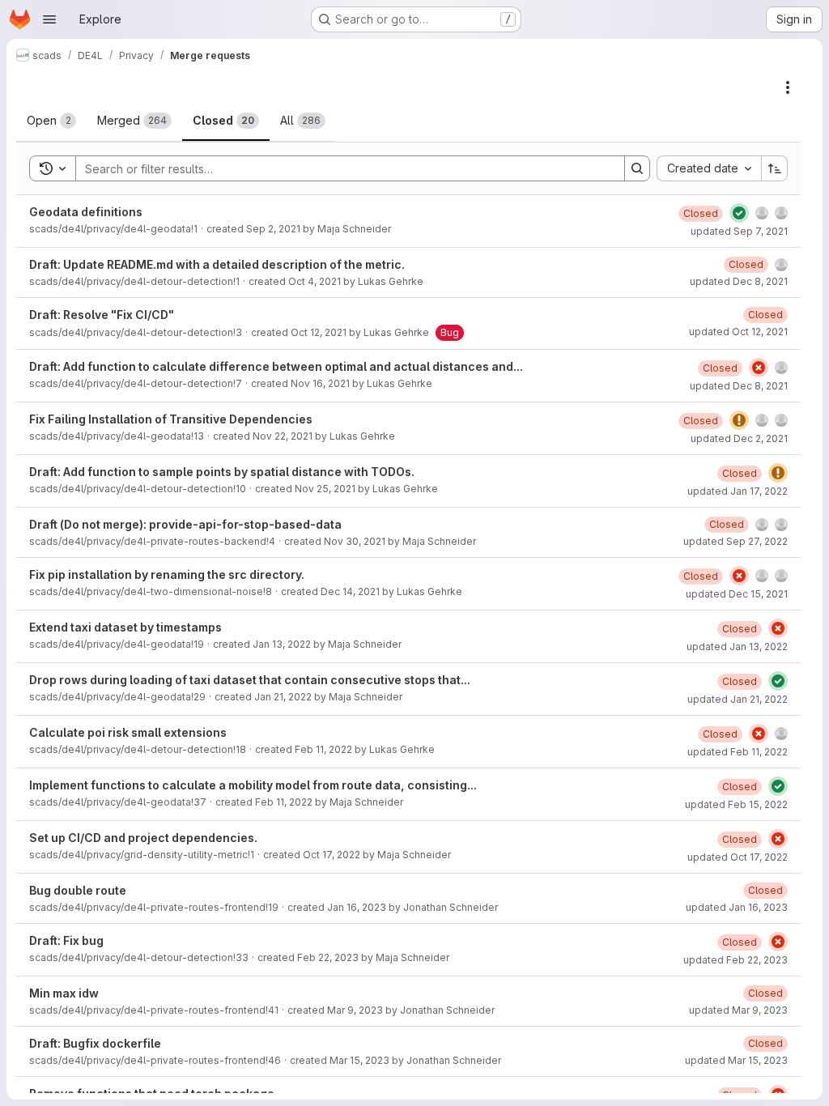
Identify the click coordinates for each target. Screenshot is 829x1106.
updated (739, 231)
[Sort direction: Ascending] (775, 168)
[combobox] (709, 168)
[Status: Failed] (758, 367)
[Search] (637, 168)
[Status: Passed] (739, 213)
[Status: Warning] (739, 420)
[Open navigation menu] (49, 19)
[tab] (51, 120)
